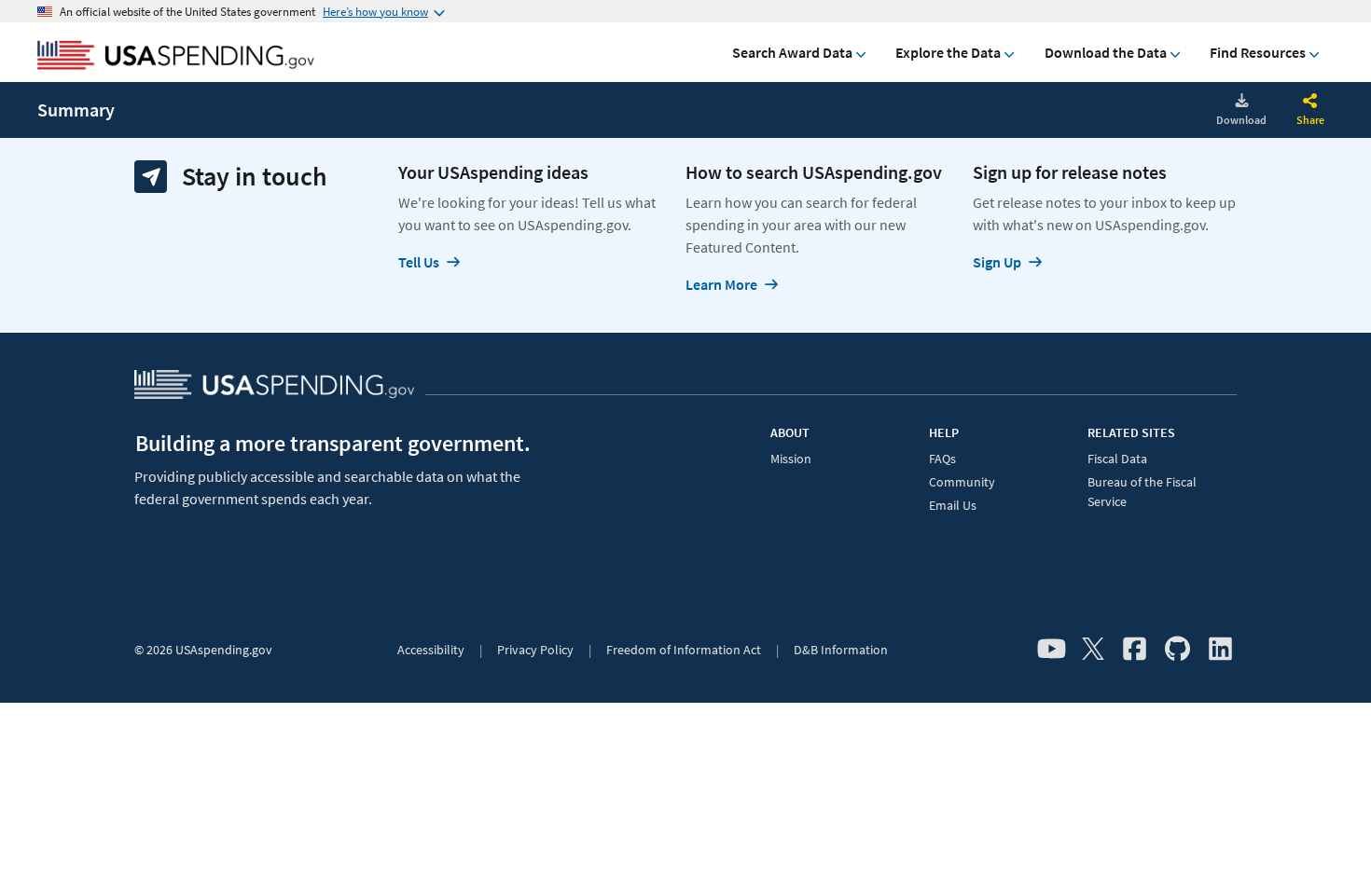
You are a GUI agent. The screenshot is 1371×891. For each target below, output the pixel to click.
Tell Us (418, 262)
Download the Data (1106, 52)
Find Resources (1258, 52)
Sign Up (997, 262)
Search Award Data (792, 52)
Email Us (952, 505)
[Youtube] (1051, 650)
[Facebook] (1134, 650)
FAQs (942, 458)
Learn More (721, 284)
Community (962, 481)
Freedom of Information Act (683, 649)
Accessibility (430, 649)
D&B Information (841, 649)
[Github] (1177, 650)
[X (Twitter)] (1093, 650)
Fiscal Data (1117, 458)
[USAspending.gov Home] (175, 57)
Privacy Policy (535, 649)
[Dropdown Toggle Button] (1310, 102)
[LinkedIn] (1220, 650)
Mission (790, 458)
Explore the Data (948, 52)
